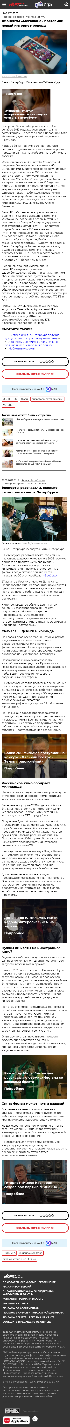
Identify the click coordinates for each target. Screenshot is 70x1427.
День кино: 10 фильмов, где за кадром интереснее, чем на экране (31, 922)
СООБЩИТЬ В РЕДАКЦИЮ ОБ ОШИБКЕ (27, 1321)
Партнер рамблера (30, 1411)
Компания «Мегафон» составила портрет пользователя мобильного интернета (36, 452)
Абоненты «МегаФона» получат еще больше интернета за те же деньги (31, 343)
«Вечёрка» (50, 575)
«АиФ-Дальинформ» (35, 543)
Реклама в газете (31, 1298)
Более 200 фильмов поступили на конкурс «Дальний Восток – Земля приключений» (34, 757)
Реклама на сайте (15, 1303)
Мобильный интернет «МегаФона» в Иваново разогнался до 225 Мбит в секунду (39, 462)
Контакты (10, 1298)
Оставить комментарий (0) (35, 374)
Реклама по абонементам (21, 1308)
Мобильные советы (21, 348)
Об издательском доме (19, 1282)
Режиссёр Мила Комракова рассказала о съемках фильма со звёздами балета (33, 1077)
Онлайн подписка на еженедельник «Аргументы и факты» (28, 1293)
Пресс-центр (47, 1282)
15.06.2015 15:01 (10, 13)
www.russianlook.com (14, 76)
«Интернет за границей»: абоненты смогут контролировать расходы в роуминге (37, 441)
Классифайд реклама (47, 1312)
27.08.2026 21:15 (10, 480)
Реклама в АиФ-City (16, 1312)
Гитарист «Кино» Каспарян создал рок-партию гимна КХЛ (31, 1185)
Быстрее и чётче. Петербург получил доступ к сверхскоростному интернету (32, 336)
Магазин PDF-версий (17, 1286)
